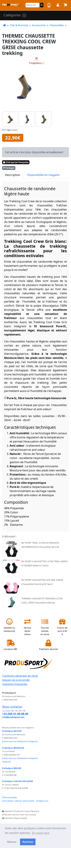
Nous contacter (12, 707)
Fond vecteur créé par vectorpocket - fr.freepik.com (25, 801)
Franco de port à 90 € (62, 631)
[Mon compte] (58, 5)
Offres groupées (9, 797)
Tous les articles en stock (44, 631)
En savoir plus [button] (40, 832)
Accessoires (39, 25)
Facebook (6, 761)
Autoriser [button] (27, 841)
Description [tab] (12, 175)
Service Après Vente (27, 631)
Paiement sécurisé (48, 649)
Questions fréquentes (14, 684)
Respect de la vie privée (16, 680)
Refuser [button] (11, 841)
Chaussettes (57, 25)
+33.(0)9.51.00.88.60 (15, 714)
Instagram (33, 741)
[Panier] (65, 5)
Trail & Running (19, 25)
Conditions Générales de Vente (20, 675)
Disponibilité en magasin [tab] (43, 175)
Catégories (13, 15)
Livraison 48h (10, 649)
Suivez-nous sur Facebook (14, 741)
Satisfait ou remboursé (9, 629)
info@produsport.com (13, 717)
